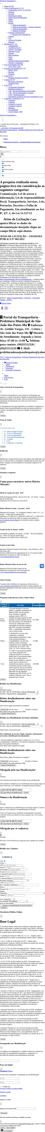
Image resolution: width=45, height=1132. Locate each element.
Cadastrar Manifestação (8, 713)
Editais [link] (10, 19)
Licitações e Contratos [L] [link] (12, 98)
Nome (2, 867)
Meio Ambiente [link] (13, 55)
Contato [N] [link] (8, 80)
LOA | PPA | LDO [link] (14, 66)
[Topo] (3, 383)
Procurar (24, 1061)
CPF (1, 861)
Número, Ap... (5, 889)
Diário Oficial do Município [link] (17, 18)
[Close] (1, 774)
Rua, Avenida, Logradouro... (9, 885)
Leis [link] (9, 38)
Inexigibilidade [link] (13, 110)
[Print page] (6, 383)
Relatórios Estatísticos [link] (15, 89)
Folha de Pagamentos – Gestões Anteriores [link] (27, 27)
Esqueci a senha (5, 1092)
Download (9, 368)
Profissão (3, 880)
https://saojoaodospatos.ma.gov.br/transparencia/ (16, 279)
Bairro (2, 887)
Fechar (3, 416)
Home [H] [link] (7, 6)
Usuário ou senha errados (14, 1088)
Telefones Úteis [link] (13, 83)
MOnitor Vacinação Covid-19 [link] (18, 78)
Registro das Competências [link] (21, 34)
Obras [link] (10, 57)
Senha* (2, 876)
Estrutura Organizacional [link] (16, 33)
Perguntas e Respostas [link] (15, 81)
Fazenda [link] (11, 53)
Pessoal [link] (10, 23)
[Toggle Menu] (1, 3)
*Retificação (9, 366)
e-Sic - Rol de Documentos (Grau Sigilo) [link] (21, 91)
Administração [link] (13, 46)
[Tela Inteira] (5, 383)
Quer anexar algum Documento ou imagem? (14, 706)
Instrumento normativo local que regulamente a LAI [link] (25, 97)
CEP (1, 882)
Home (6, 139)
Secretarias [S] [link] (9, 44)
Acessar (2, 1088)
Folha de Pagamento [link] (19, 25)
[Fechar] (1, 391)
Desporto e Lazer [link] (14, 51)
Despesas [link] (11, 74)
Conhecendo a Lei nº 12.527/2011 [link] (19, 10)
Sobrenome (4, 870)
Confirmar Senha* (6, 878)
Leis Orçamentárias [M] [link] (12, 65)
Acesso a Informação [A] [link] (12, 8)
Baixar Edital (6, 303)
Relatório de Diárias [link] (19, 31)
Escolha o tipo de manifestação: (10, 692)
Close (2, 1127)
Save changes (10, 1127)
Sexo (1, 899)
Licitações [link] (11, 100)
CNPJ (2, 863)
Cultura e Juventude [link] (15, 49)
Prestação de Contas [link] (15, 16)
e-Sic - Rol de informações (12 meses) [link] (20, 93)
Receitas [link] (11, 72)
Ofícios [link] (10, 21)
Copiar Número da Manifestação (12, 792)
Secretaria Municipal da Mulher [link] (18, 61)
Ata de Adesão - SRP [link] (15, 112)
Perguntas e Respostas (13, 370)
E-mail (2, 872)
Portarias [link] (11, 12)
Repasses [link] (11, 42)
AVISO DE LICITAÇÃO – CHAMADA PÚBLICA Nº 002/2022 (22, 142)
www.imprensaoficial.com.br (9, 557)
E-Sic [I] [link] (7, 85)
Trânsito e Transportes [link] (15, 63)
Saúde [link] (10, 59)
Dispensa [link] (11, 108)
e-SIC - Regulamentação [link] (16, 95)
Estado (2, 891)
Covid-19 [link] (7, 76)
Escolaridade (4, 901)
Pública (6, 1071)
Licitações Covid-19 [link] (15, 104)
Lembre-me (6, 1086)
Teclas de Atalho (11, 362)
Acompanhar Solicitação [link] (16, 87)
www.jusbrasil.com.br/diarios (9, 520)
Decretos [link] (11, 14)
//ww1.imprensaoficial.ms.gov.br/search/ (13, 572)
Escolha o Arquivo (31, 709)
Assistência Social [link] (14, 48)
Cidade (2, 895)
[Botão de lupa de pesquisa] (2, 154)
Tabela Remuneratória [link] (20, 29)
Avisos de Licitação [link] (14, 40)
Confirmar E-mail (6, 874)
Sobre (7, 364)
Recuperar (4, 1113)
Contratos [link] (11, 102)
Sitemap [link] (11, 36)
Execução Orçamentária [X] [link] (13, 68)
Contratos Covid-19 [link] (14, 106)
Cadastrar (4, 908)
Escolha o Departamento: (8, 694)
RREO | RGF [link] (12, 70)
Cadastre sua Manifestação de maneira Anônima (17, 905)
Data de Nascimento (6, 903)
